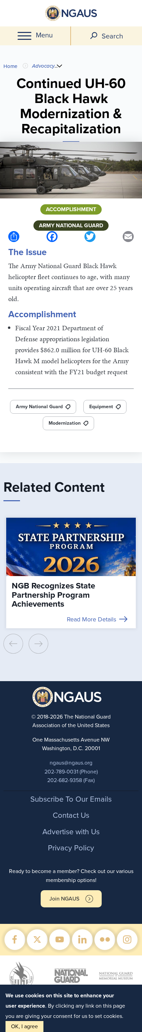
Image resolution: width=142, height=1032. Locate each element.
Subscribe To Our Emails (71, 799)
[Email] (128, 236)
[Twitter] (89, 236)
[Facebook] (52, 236)
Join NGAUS (64, 898)
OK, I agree (24, 1026)
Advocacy (43, 66)
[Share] (13, 236)
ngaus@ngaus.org (71, 762)
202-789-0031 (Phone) (71, 771)
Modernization (65, 423)
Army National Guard (39, 407)
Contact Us (71, 815)
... (56, 66)
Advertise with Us (71, 831)
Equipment (101, 407)
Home (10, 66)
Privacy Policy (71, 848)
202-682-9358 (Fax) (71, 780)
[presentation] (13, 644)
